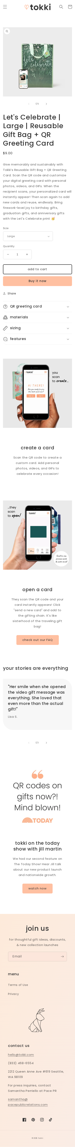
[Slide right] (46, 103)
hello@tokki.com (21, 1055)
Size (6, 228)
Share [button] (12, 293)
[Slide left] (28, 103)
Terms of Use (18, 985)
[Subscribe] (62, 956)
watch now (37, 888)
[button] (5, 6)
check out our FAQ (37, 640)
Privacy (13, 994)
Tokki (40, 1138)
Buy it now (37, 281)
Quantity (8, 246)
